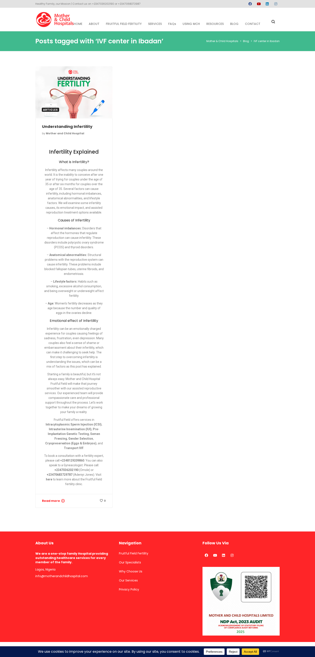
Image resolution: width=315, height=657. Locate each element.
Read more (51, 501)
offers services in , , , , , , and (74, 434)
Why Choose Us (130, 571)
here (49, 479)
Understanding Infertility (67, 126)
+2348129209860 (72, 460)
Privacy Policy (129, 589)
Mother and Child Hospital (65, 133)
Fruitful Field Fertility (133, 553)
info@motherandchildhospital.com (61, 576)
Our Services (128, 580)
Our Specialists (130, 562)
